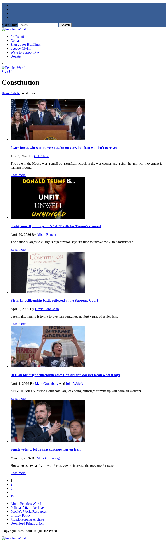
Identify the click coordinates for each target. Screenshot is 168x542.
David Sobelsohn (47, 309)
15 (12, 496)
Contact (15, 40)
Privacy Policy (20, 515)
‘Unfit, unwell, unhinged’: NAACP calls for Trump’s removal (55, 226)
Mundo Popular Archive (27, 519)
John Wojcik (74, 383)
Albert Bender (46, 234)
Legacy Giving (20, 48)
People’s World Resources (28, 511)
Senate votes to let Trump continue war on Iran (45, 449)
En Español (18, 36)
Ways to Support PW (25, 52)
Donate (15, 56)
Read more (18, 175)
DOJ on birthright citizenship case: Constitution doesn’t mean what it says (65, 375)
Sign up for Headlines (25, 44)
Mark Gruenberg (46, 383)
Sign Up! (8, 71)
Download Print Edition (27, 523)
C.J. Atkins (41, 156)
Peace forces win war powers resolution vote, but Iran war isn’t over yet (63, 147)
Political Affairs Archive (27, 507)
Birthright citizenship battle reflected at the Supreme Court (54, 300)
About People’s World (25, 503)
